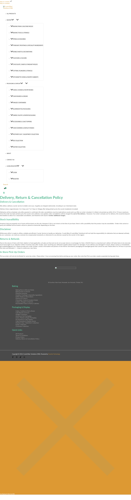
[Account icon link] (4, 193)
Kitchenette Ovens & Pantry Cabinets (25, 77)
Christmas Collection (22, 326)
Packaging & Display (13, 83)
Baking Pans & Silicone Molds (23, 26)
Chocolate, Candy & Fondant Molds (25, 64)
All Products (11, 13)
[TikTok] (20, 357)
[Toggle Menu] (17, 20)
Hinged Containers (19, 102)
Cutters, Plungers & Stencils (22, 70)
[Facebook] (13, 357)
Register (16, 179)
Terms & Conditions (22, 335)
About (9, 153)
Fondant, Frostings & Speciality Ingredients (28, 45)
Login (15, 172)
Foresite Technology (54, 354)
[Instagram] (16, 357)
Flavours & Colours (20, 58)
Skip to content (5, 1)
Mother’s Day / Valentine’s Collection (26, 134)
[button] (12, 20)
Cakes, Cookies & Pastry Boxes (23, 90)
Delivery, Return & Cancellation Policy (27, 339)
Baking (9, 20)
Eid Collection (18, 140)
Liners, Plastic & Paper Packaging (24, 115)
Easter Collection (19, 147)
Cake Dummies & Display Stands (23, 128)
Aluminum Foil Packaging (21, 109)
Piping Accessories (19, 39)
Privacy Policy (20, 337)
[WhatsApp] (24, 357)
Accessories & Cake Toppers (22, 121)
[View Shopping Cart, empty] (4, 188)
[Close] (65, 491)
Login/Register (12, 166)
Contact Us (10, 159)
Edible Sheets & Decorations (22, 51)
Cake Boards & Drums (20, 96)
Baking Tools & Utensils (21, 32)
